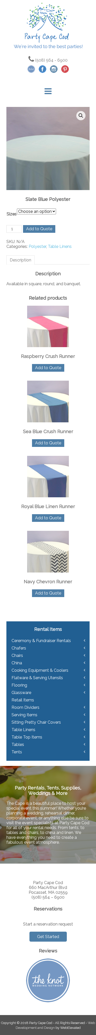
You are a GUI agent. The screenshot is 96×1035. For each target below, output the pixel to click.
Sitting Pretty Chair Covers (36, 722)
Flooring (19, 685)
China (17, 662)
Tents (17, 752)
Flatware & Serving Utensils (37, 677)
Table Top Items (27, 737)
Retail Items (23, 700)
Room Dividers (25, 707)
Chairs (17, 655)
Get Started (48, 936)
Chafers (19, 648)
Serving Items (24, 714)
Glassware (21, 692)
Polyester (37, 246)
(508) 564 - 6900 (51, 60)
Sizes (12, 214)
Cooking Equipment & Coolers (40, 670)
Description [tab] (20, 260)
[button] (81, 115)
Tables (18, 744)
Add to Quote (39, 228)
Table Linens (60, 246)
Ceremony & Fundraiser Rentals (41, 640)
